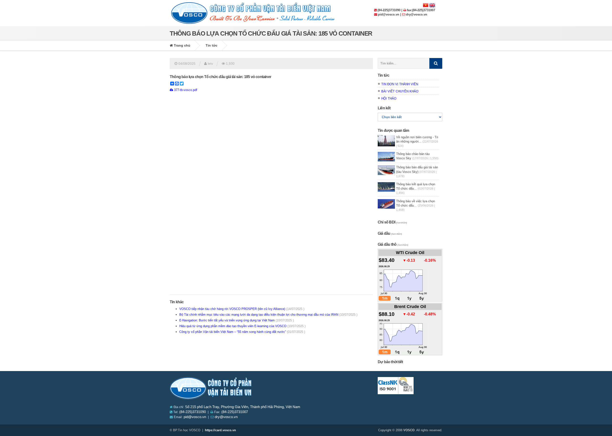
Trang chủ (181, 45)
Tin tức (211, 45)
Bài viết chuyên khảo (399, 91)
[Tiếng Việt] (425, 5)
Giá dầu (390, 233)
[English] (432, 5)
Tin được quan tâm (393, 130)
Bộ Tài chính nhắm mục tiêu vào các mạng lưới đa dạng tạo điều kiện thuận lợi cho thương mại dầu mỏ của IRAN (268, 314)
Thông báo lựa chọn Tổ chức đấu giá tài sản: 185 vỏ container (220, 77)
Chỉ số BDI (392, 222)
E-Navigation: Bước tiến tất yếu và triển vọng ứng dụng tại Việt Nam (236, 320)
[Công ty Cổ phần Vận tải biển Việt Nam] (211, 389)
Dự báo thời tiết (390, 362)
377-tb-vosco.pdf (185, 90)
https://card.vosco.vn (220, 430)
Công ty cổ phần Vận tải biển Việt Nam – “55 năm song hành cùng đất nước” (242, 332)
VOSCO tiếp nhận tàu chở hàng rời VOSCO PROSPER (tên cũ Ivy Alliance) (241, 309)
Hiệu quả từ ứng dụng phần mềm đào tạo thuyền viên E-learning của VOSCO (242, 326)
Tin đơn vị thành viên (399, 84)
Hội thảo (388, 98)
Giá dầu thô (393, 244)
